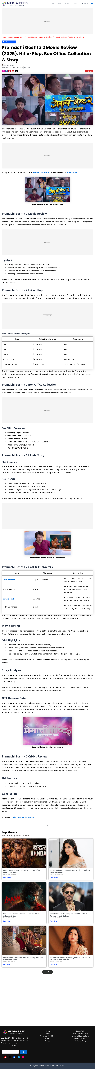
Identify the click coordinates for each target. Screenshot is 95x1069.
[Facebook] (14, 1057)
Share (90, 71)
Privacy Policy (48, 1038)
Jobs (75, 4)
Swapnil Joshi (9, 599)
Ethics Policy (80, 1031)
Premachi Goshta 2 (41, 172)
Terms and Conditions (47, 1036)
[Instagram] (23, 1057)
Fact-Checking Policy (80, 1033)
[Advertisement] (47, 21)
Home (53, 4)
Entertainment (18, 37)
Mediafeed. (72, 172)
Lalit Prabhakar (10, 579)
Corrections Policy (80, 1038)
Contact (85, 4)
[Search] (23, 1052)
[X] (10, 1057)
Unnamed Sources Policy (81, 1036)
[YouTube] (5, 1057)
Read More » (7, 877)
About (60, 4)
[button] (70, 3)
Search (14, 1049)
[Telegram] (19, 1057)
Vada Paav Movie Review (22, 817)
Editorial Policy (80, 1041)
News (67, 4)
